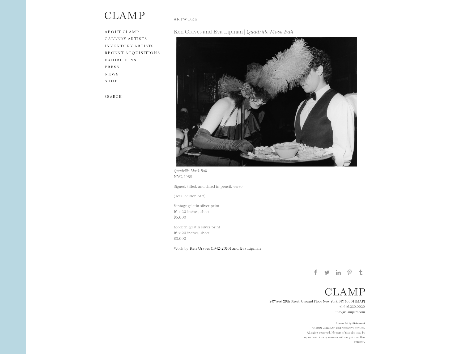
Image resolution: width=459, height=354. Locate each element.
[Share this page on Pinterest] (350, 272)
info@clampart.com (350, 311)
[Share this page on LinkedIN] (338, 272)
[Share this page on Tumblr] (361, 272)
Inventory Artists (129, 45)
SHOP (111, 80)
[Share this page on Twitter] (327, 272)
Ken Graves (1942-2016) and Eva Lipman (225, 247)
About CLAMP (122, 31)
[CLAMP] (124, 17)
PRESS (112, 66)
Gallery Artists (126, 38)
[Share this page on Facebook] (316, 272)
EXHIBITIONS (121, 59)
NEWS (112, 73)
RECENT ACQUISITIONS (132, 52)
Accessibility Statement (350, 323)
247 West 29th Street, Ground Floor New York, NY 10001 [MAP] (317, 301)
